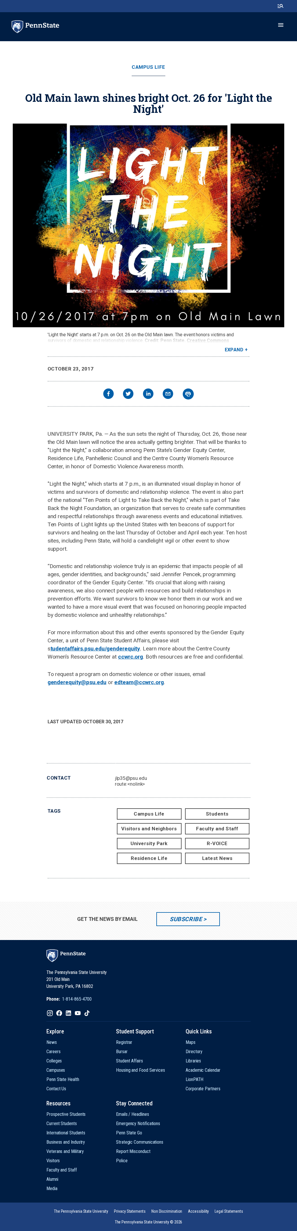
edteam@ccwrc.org (139, 682)
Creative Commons (208, 340)
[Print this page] (188, 394)
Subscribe (186, 919)
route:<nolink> (130, 784)
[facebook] (108, 394)
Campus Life (148, 67)
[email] (168, 394)
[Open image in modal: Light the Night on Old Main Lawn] (148, 225)
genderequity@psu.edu (77, 682)
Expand (234, 350)
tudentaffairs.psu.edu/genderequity (95, 648)
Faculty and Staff (217, 828)
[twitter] (128, 394)
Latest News (217, 858)
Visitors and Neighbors (149, 828)
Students (217, 814)
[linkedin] (148, 394)
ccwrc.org (130, 656)
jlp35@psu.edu (131, 778)
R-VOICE (217, 843)
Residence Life (149, 858)
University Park (149, 843)
